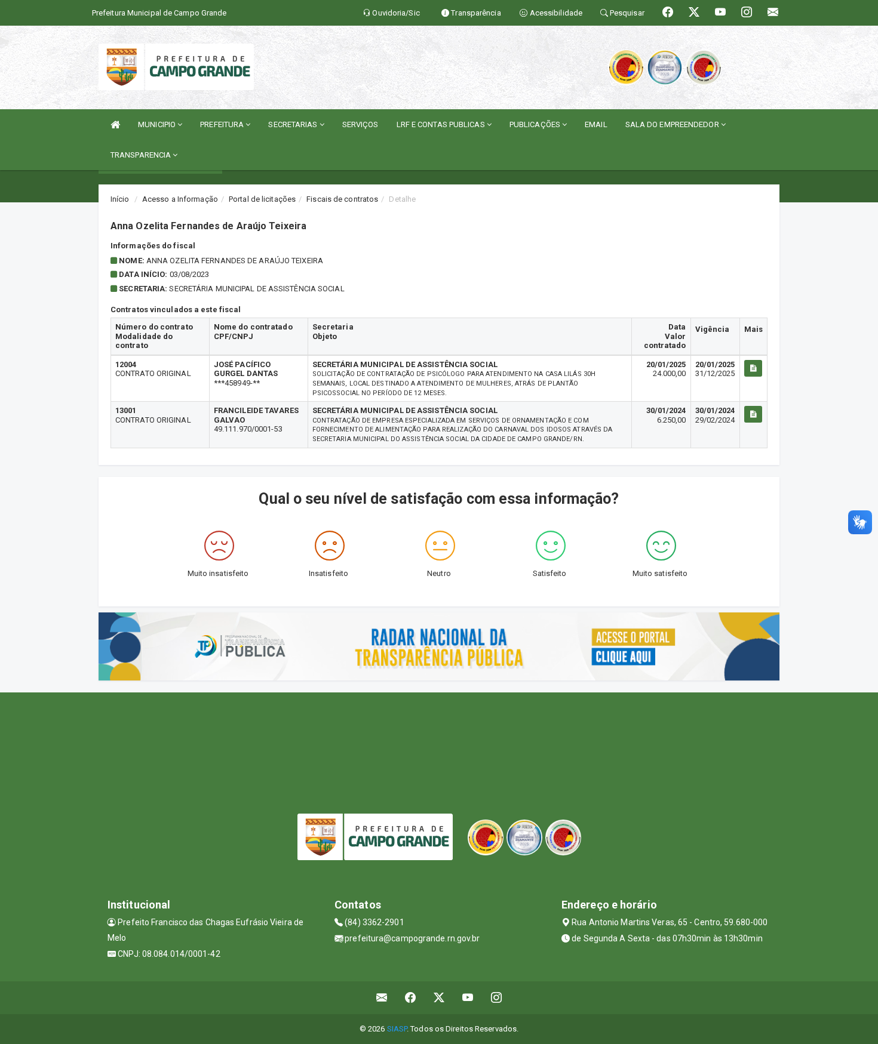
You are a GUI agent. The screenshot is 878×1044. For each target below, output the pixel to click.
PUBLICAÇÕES (535, 124)
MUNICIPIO (157, 124)
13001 (126, 410)
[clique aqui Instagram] (496, 997)
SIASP (397, 1028)
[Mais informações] (753, 368)
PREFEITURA (222, 124)
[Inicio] (115, 124)
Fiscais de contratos (342, 199)
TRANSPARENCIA (141, 154)
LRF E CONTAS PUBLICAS (442, 124)
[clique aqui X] (439, 997)
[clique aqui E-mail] (382, 997)
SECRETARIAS (293, 124)
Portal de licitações (262, 199)
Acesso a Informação (180, 199)
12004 (126, 364)
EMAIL (596, 124)
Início (120, 199)
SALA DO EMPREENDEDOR (673, 124)
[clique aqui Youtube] (468, 997)
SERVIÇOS (360, 124)
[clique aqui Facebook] (410, 997)
